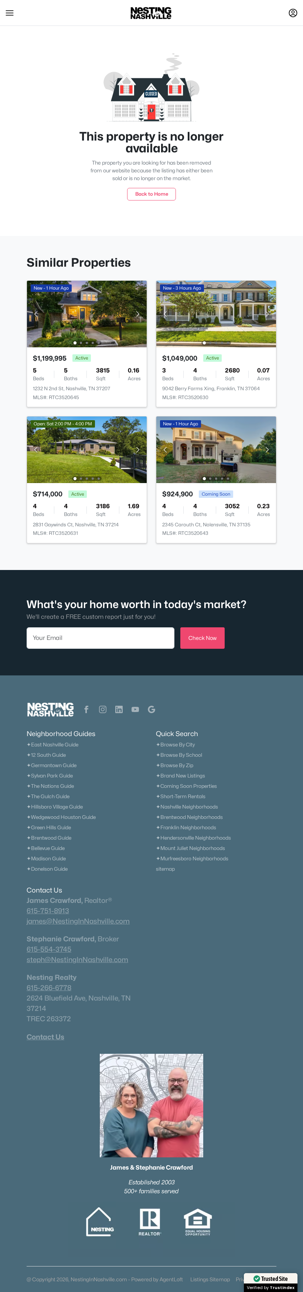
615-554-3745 (49, 949)
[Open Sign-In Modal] (293, 13)
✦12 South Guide (46, 755)
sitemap (165, 869)
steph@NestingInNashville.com (77, 959)
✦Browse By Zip (174, 765)
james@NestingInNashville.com (78, 921)
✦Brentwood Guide (49, 838)
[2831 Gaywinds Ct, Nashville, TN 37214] (87, 449)
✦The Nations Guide (50, 786)
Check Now (202, 638)
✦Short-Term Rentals (180, 796)
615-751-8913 (48, 911)
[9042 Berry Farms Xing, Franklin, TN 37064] (216, 313)
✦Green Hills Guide (49, 827)
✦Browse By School (179, 755)
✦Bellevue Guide (46, 848)
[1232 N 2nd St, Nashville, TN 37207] (87, 313)
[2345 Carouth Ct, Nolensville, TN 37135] (216, 449)
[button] (9, 13)
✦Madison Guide (46, 858)
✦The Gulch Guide (48, 796)
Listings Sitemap (210, 1279)
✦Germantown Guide (51, 765)
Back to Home (151, 194)
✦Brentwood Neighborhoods (189, 817)
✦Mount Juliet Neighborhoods (190, 848)
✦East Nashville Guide (52, 745)
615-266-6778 (49, 988)
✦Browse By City (175, 745)
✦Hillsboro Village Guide (55, 807)
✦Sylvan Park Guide (50, 776)
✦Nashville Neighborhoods (187, 807)
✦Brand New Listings (180, 776)
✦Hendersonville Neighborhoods (193, 838)
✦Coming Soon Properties (186, 786)
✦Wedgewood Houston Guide (61, 817)
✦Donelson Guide (47, 869)
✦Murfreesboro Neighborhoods (192, 858)
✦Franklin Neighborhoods (186, 827)
